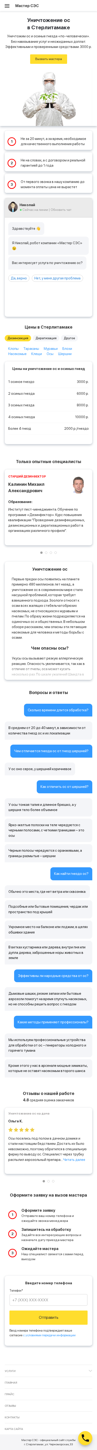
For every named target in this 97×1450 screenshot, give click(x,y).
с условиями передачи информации (49, 1335)
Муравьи (51, 349)
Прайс (9, 1394)
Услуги (10, 1371)
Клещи (36, 354)
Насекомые (17, 354)
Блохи (67, 349)
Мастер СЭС (27, 6)
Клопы (13, 349)
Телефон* (16, 1290)
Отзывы (10, 1405)
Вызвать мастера (48, 59)
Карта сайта (14, 1429)
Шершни (65, 354)
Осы (50, 354)
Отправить (48, 1317)
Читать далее (74, 1159)
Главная (11, 1382)
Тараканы (31, 349)
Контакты (12, 1417)
